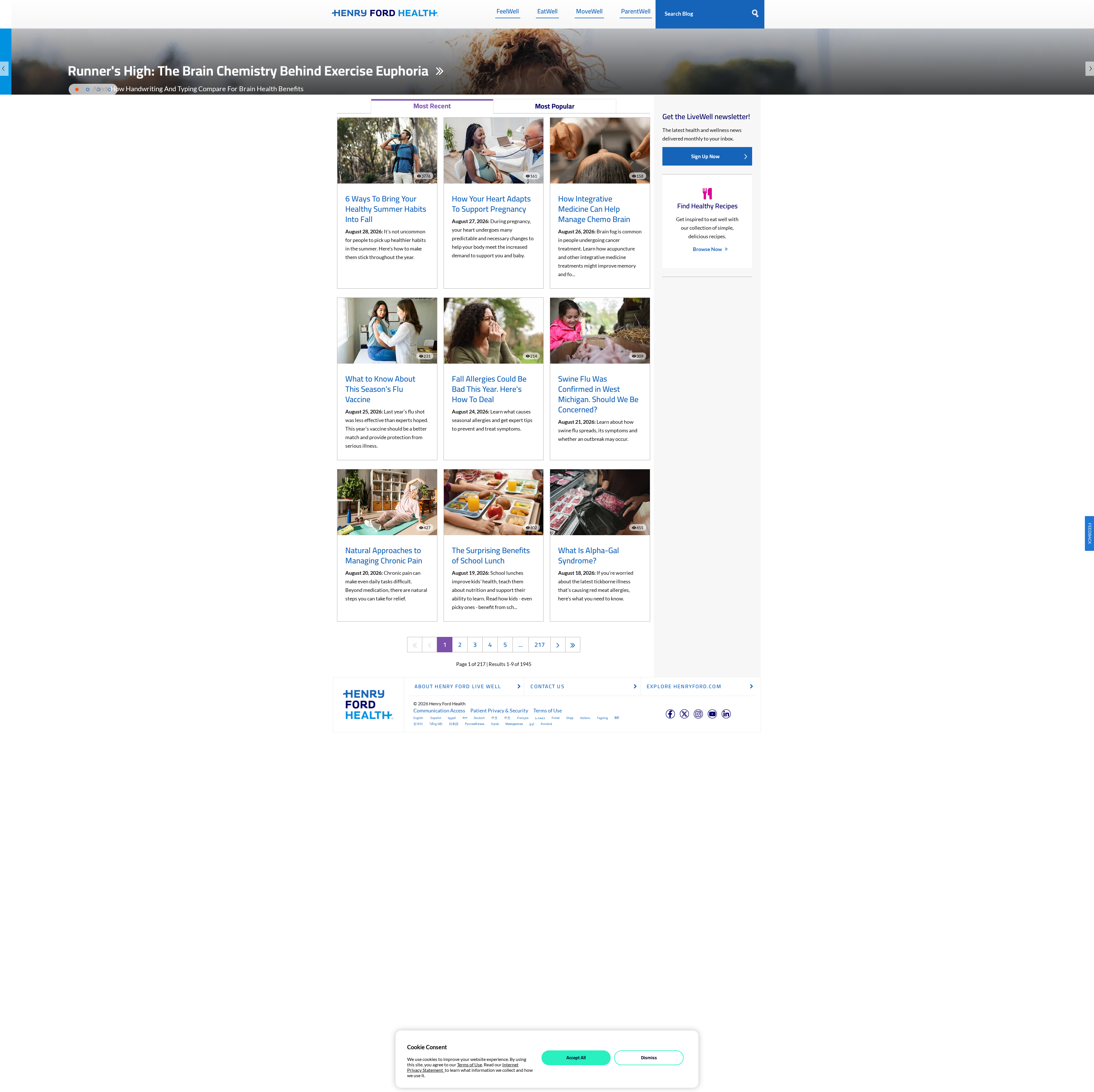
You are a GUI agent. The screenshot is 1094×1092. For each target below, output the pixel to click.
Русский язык (474, 724)
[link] (385, 14)
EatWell (547, 12)
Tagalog (602, 718)
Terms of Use (547, 710)
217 (539, 645)
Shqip (569, 718)
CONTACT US (547, 686)
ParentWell (635, 12)
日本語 (453, 724)
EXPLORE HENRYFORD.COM (684, 686)
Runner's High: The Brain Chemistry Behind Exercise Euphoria (249, 70)
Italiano (585, 718)
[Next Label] (558, 645)
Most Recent (432, 105)
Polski (556, 718)
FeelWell (508, 12)
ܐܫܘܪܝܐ (540, 718)
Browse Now (707, 249)
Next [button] (1089, 69)
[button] (198, 88)
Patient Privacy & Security (499, 710)
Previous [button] (4, 69)
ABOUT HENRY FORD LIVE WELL (458, 686)
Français (522, 718)
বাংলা (464, 718)
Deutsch (479, 718)
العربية (452, 718)
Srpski (495, 724)
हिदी (617, 718)
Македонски (514, 724)
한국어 (418, 724)
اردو (531, 724)
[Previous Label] (429, 645)
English (418, 718)
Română (546, 724)
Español (435, 718)
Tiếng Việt (435, 724)
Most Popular (555, 106)
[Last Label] (572, 645)
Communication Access (439, 710)
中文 (494, 718)
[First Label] (414, 645)
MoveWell (589, 12)
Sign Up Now (705, 156)
